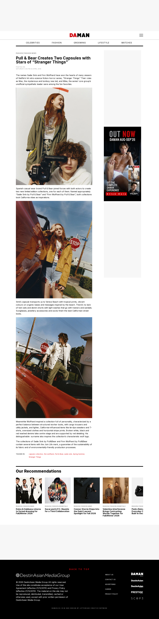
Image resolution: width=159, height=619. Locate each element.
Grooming (80, 42)
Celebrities (33, 42)
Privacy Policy (111, 594)
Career (108, 589)
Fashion (57, 42)
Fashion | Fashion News (26, 53)
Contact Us (110, 579)
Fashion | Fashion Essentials (56, 506)
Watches (126, 42)
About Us (109, 575)
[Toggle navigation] (141, 35)
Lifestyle (103, 42)
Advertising (110, 584)
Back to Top (79, 569)
